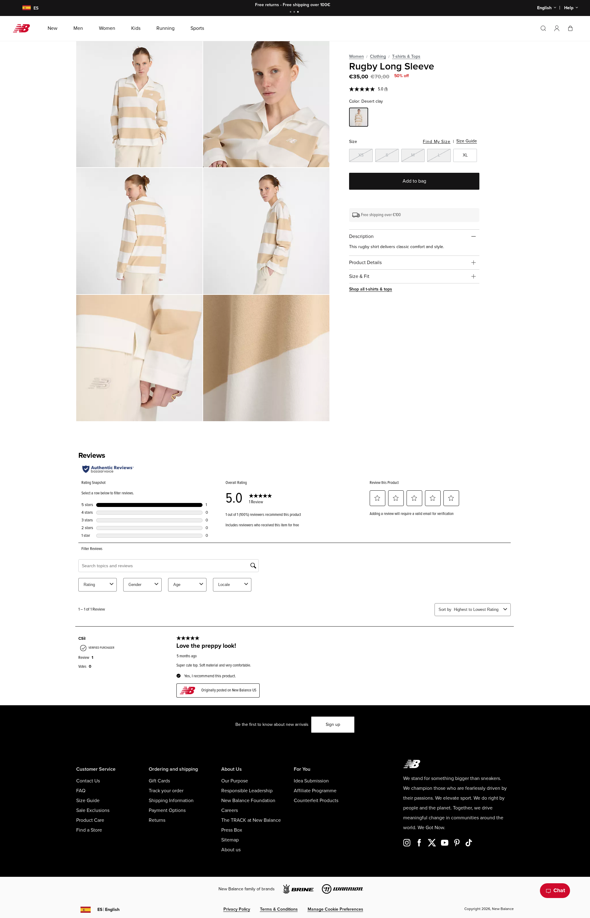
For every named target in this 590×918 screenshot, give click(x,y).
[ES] (23, 8)
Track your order (166, 791)
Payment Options (167, 810)
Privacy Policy (236, 909)
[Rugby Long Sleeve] (139, 104)
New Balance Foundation (248, 800)
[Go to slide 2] (295, 12)
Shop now (329, 4)
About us (231, 850)
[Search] (543, 28)
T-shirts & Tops (406, 56)
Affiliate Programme (315, 791)
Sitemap (230, 840)
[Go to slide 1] (291, 12)
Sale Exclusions (92, 810)
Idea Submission (311, 781)
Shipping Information (171, 800)
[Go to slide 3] (299, 12)
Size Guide (466, 141)
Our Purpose (234, 781)
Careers (229, 810)
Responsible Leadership (247, 791)
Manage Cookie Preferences (335, 909)
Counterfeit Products (316, 800)
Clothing (378, 56)
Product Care (90, 820)
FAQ (80, 791)
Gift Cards (159, 781)
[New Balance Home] (23, 28)
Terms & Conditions (279, 909)
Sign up (333, 724)
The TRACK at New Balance (251, 820)
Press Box (231, 830)
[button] (557, 28)
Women (356, 56)
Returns (157, 820)
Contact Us (88, 781)
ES (108, 909)
